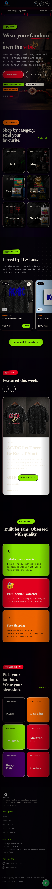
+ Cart (26, 319)
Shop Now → (13, 67)
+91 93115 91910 (10, 840)
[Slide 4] (12, 89)
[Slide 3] (10, 89)
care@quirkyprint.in (12, 837)
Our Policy (8, 817)
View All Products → (26, 335)
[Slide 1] (4, 89)
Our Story (35, 67)
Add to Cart (28, 471)
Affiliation (8, 821)
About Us (7, 813)
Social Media (9, 825)
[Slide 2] (7, 89)
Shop (5, 809)
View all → (43, 132)
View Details (13, 477)
